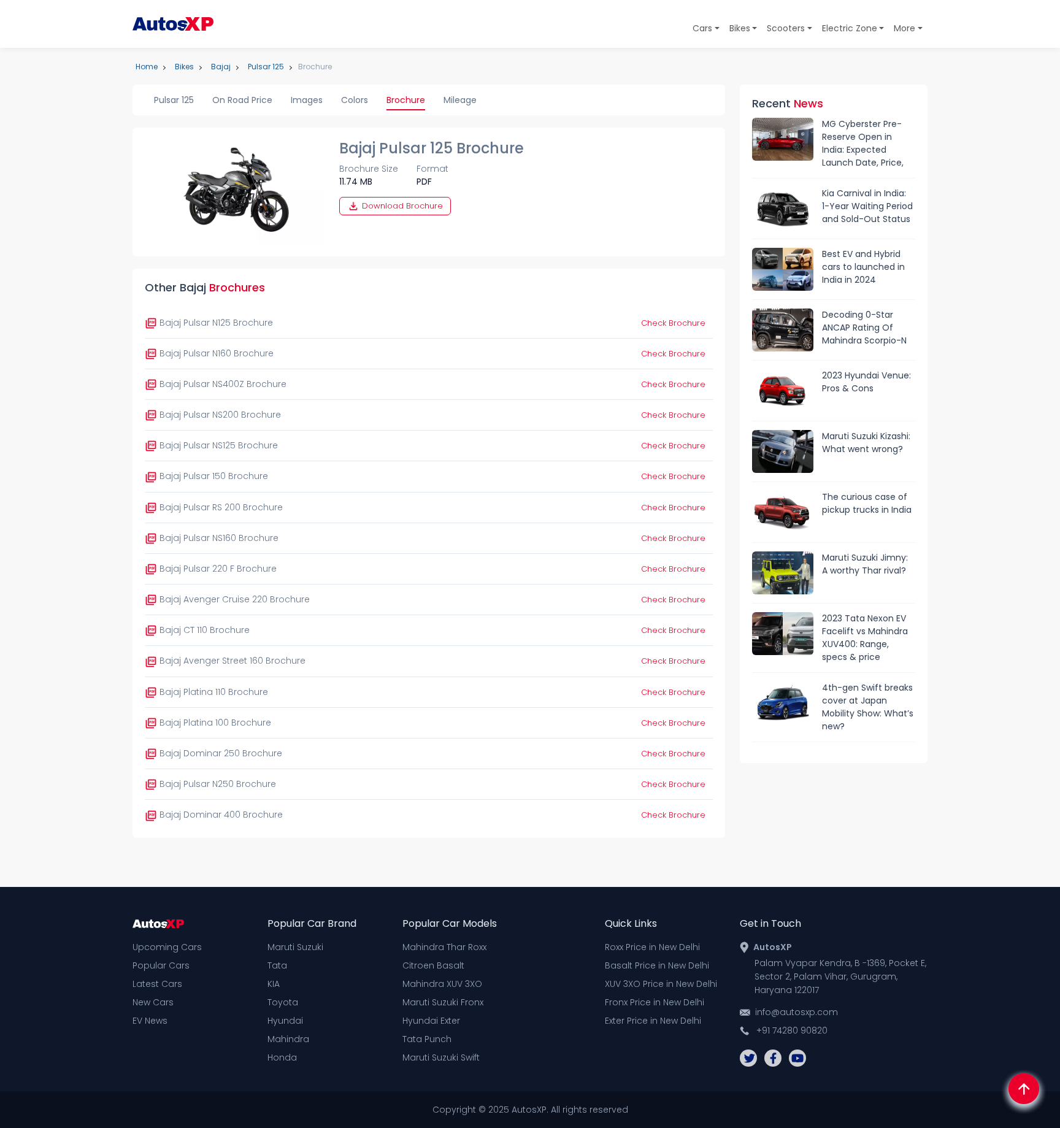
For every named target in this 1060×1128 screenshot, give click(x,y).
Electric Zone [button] (849, 28)
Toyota (282, 1002)
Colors (354, 100)
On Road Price (242, 100)
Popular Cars (161, 965)
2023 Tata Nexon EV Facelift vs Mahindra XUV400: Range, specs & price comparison (865, 638)
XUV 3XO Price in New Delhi (661, 984)
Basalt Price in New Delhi (657, 965)
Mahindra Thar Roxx (444, 947)
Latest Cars (157, 984)
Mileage (460, 100)
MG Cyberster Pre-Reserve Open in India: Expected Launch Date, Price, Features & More (863, 143)
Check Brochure (673, 323)
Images (307, 100)
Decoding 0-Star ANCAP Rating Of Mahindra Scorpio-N (864, 328)
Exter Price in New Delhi (653, 1021)
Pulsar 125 (174, 100)
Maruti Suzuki (295, 947)
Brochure (405, 100)
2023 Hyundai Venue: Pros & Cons (866, 381)
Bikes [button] (739, 28)
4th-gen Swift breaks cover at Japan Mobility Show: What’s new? (867, 706)
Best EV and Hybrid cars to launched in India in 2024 (863, 267)
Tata (277, 965)
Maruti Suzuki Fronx (442, 1002)
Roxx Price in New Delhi (652, 947)
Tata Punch (426, 1039)
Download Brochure (401, 206)
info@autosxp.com (796, 1012)
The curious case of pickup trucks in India (867, 503)
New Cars (153, 1002)
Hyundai (285, 1021)
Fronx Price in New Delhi (654, 1002)
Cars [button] (702, 28)
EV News (149, 1021)
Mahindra (288, 1039)
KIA (273, 984)
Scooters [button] (786, 28)
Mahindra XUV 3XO (442, 984)
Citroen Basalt (433, 965)
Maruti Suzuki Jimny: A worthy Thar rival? (865, 564)
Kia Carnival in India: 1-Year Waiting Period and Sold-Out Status (867, 206)
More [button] (904, 28)
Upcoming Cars (167, 947)
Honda (282, 1057)
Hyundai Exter (431, 1021)
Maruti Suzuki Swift (441, 1057)
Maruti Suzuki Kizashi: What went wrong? (866, 442)
